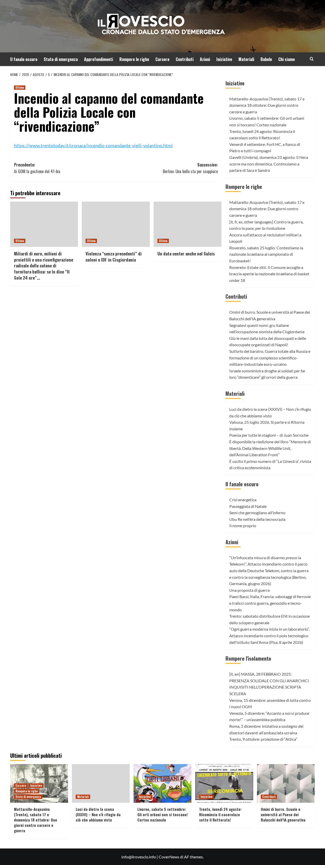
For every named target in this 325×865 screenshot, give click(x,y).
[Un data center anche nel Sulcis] (187, 224)
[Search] (311, 58)
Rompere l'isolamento (248, 658)
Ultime (19, 87)
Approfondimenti (98, 59)
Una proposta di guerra (249, 590)
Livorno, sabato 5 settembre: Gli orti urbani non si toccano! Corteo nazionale (162, 814)
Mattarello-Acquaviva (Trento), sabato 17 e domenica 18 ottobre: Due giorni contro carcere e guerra (266, 105)
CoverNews (169, 856)
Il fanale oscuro (23, 59)
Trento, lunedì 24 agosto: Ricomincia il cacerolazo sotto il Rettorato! (220, 814)
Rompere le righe (134, 59)
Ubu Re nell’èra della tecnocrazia (257, 519)
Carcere (162, 59)
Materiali (246, 59)
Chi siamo (286, 59)
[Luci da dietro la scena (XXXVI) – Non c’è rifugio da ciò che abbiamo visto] (101, 783)
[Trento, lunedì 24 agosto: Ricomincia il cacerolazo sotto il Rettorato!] (224, 783)
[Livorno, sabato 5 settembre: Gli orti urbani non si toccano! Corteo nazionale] (162, 783)
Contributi (184, 59)
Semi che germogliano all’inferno (257, 512)
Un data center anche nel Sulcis (186, 253)
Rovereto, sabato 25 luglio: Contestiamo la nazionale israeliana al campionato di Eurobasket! (266, 254)
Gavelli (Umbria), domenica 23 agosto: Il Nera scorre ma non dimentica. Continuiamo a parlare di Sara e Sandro (268, 164)
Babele (266, 59)
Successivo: (190, 168)
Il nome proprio (242, 525)
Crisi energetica (242, 499)
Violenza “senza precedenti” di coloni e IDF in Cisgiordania (114, 256)
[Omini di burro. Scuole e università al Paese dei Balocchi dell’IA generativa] (286, 783)
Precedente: (37, 168)
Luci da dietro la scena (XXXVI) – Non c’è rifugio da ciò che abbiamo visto (98, 814)
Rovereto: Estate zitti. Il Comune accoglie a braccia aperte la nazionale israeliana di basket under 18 (269, 274)
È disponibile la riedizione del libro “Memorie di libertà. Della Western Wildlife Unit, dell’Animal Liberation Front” (270, 448)
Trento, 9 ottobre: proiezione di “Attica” (263, 739)
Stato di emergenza (61, 59)
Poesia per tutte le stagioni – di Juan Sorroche (268, 435)
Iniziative (224, 59)
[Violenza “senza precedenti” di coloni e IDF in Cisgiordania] (116, 224)
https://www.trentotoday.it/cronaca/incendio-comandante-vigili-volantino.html (93, 145)
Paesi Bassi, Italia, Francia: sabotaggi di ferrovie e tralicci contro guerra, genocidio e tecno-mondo (270, 603)
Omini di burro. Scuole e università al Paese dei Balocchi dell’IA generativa (283, 814)
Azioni (205, 59)
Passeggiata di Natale (248, 506)
